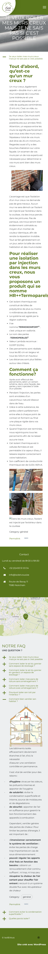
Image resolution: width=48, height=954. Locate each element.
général (27, 897)
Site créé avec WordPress (31, 944)
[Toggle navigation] (44, 7)
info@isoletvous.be (19, 575)
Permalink (14, 538)
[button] (24, 58)
